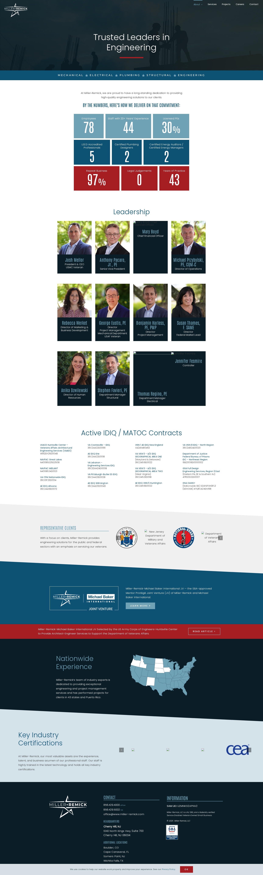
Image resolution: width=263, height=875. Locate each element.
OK (186, 869)
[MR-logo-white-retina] (68, 787)
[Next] (220, 535)
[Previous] (118, 535)
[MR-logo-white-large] (16, 4)
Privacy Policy (168, 869)
